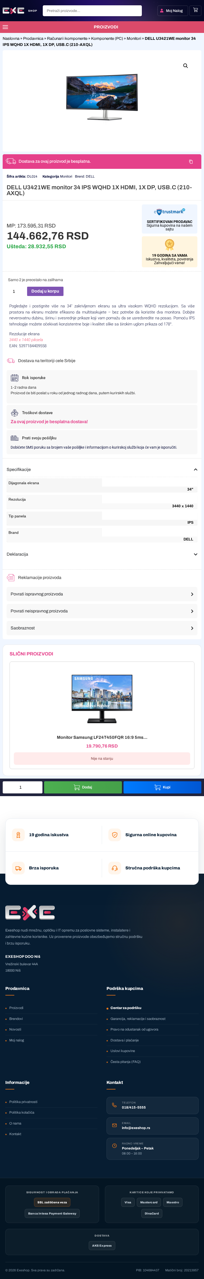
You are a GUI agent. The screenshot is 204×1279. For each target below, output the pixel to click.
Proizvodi (16, 1008)
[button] (185, 66)
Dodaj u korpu (45, 291)
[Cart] (195, 9)
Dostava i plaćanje (124, 1040)
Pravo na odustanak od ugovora (134, 1029)
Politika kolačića (21, 1112)
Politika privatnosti (23, 1102)
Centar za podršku (125, 1008)
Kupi (167, 787)
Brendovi (16, 1019)
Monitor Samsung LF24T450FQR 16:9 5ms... (102, 737)
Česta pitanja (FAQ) (125, 1062)
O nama (15, 1123)
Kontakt (15, 1134)
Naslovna (11, 38)
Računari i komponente (67, 38)
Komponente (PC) (107, 38)
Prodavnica (33, 38)
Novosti (15, 1029)
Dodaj (87, 787)
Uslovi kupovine (122, 1051)
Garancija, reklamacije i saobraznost (137, 1019)
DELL (90, 176)
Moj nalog (16, 1040)
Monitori (134, 38)
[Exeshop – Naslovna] (30, 912)
